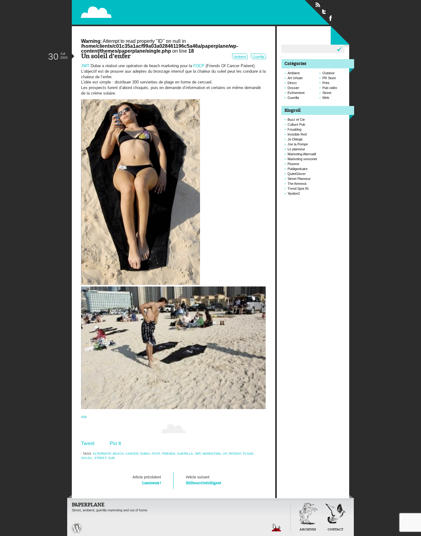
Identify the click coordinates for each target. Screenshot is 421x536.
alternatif (102, 453)
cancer (131, 453)
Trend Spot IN (298, 188)
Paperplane (135, 11)
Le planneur (296, 149)
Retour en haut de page (276, 527)
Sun (111, 458)
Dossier (293, 88)
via (83, 416)
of (225, 453)
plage (248, 453)
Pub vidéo (329, 88)
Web (325, 97)
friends (168, 453)
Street (100, 458)
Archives (308, 529)
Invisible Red (297, 134)
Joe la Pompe (298, 144)
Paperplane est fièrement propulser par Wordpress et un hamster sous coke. (77, 528)
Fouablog (294, 129)
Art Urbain (295, 78)
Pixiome (293, 164)
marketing (211, 453)
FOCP (198, 65)
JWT (85, 65)
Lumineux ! (147, 480)
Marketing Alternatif (302, 154)
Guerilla (258, 57)
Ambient (240, 57)
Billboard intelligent (203, 480)
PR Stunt (329, 78)
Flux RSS (318, 5)
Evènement (296, 93)
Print (325, 83)
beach (118, 453)
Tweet (87, 443)
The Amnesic (297, 183)
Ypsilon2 (294, 193)
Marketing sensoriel (302, 159)
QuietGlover (297, 174)
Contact (335, 529)
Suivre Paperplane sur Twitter (324, 11)
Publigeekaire (298, 169)
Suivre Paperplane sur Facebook (331, 18)
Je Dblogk (295, 139)
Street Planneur (299, 179)
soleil (86, 458)
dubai (145, 453)
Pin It (115, 443)
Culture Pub (296, 124)
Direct (292, 83)
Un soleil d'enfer (106, 56)
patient (235, 453)
